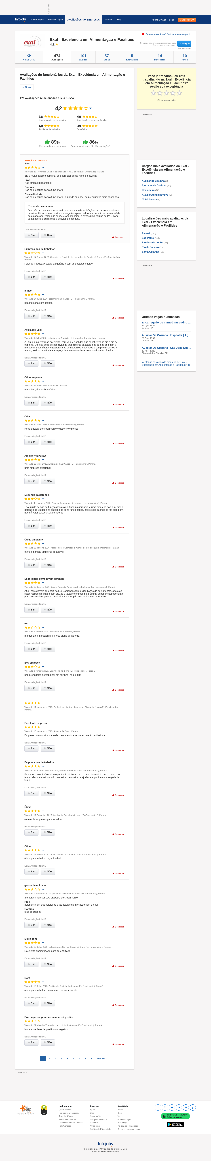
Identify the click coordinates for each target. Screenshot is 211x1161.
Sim (33, 235)
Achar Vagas (37, 19)
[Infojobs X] (165, 1107)
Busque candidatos (98, 1119)
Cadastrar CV (187, 20)
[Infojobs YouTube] (172, 1107)
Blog (119, 19)
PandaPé (94, 1123)
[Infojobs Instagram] (186, 1107)
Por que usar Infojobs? (69, 1113)
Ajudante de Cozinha (154, 185)
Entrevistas (132, 57)
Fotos (185, 57)
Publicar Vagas (55, 19)
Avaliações (57, 57)
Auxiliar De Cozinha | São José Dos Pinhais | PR (166, 347)
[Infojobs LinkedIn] (179, 1107)
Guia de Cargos (124, 1119)
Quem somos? (65, 1110)
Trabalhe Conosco (67, 1116)
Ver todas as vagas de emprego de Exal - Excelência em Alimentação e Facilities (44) (166, 363)
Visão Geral (29, 59)
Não (49, 235)
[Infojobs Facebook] (158, 1107)
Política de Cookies (67, 1119)
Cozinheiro (148, 190)
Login (172, 20)
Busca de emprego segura (129, 1129)
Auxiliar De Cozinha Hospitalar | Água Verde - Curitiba (166, 335)
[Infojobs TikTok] (193, 1107)
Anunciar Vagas (97, 1116)
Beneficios (159, 57)
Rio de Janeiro (150, 247)
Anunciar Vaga (159, 20)
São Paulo (148, 238)
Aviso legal (95, 1126)
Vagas (107, 57)
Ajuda (92, 1110)
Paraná (146, 233)
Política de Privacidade (100, 1129)
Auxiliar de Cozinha (153, 181)
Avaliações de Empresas (83, 19)
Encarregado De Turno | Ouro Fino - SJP (166, 322)
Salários (108, 19)
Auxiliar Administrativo (155, 194)
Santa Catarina (150, 251)
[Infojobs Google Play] (175, 1124)
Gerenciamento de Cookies (71, 1123)
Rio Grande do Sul (152, 242)
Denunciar (119, 237)
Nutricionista (149, 199)
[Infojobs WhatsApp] (175, 1116)
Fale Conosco (65, 1126)
